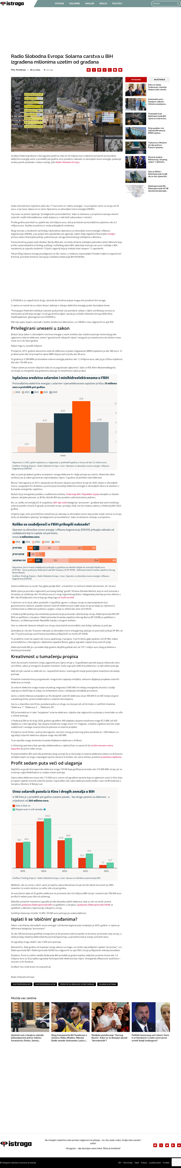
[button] (89, 70)
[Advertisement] (90, 29)
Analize (89, 3)
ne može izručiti (66, 597)
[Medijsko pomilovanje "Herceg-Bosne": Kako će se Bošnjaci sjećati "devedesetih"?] (115, 1017)
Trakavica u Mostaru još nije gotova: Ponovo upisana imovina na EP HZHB (157, 145)
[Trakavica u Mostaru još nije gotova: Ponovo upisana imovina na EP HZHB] (135, 148)
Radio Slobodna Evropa (67, 162)
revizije (111, 233)
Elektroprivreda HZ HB (45, 984)
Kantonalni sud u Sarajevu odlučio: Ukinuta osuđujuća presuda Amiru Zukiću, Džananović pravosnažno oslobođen (158, 101)
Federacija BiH (73, 494)
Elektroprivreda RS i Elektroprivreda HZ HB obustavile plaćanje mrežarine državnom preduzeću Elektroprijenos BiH (158, 188)
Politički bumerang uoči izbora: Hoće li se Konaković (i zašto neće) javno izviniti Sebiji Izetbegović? (150, 1038)
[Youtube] (167, 1145)
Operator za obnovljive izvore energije (77, 984)
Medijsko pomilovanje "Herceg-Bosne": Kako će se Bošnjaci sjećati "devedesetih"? (109, 1038)
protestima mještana (110, 757)
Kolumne (74, 3)
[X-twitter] (161, 1145)
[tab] (136, 79)
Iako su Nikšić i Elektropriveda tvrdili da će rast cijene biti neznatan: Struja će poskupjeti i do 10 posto (157, 174)
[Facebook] (155, 1145)
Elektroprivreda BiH (22, 984)
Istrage (59, 3)
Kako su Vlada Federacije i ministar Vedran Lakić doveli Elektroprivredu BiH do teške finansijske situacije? (158, 87)
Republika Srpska (91, 494)
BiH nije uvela (60, 502)
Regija (103, 3)
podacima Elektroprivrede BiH (37, 904)
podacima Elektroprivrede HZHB (94, 904)
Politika (117, 3)
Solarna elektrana (107, 984)
